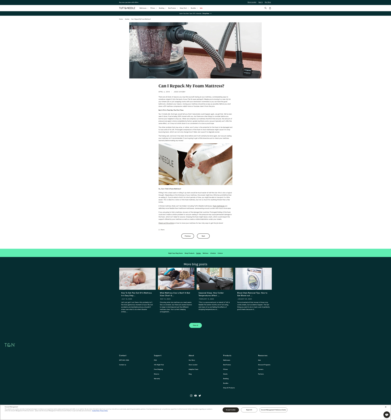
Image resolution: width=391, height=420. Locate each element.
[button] (143, 8)
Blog (190, 374)
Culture (220, 253)
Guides (127, 19)
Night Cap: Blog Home (175, 253)
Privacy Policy (104, 410)
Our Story (192, 360)
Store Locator (193, 365)
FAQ (155, 360)
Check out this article (166, 223)
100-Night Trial (159, 365)
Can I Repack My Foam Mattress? (141, 19)
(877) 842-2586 (124, 360)
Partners (261, 374)
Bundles (225, 383)
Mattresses (226, 360)
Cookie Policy (96, 410)
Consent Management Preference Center (273, 410)
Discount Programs (264, 365)
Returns (156, 374)
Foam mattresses (219, 206)
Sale (259, 360)
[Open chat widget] (386, 414)
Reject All (249, 410)
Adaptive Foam (193, 369)
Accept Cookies (231, 410)
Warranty (157, 378)
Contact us (122, 365)
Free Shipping (158, 369)
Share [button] (163, 229)
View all (195, 325)
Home (121, 19)
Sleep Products (189, 253)
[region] (195, 412)
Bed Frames (227, 365)
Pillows (225, 369)
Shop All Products (229, 388)
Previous (188, 236)
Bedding (225, 378)
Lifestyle (213, 253)
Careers (260, 369)
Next (203, 236)
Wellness (205, 253)
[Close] (385, 407)
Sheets (225, 374)
